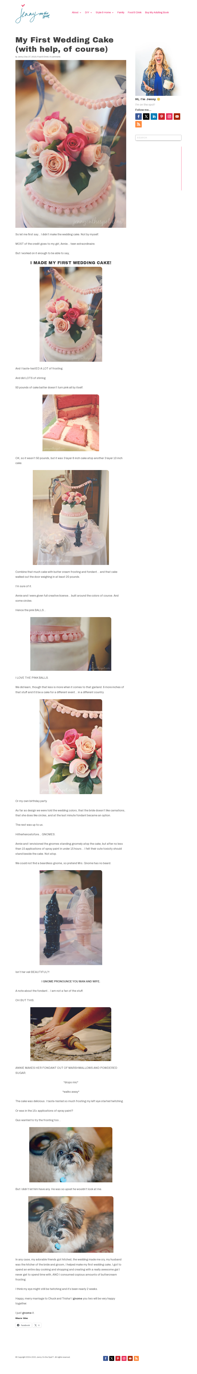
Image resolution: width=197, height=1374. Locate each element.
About (75, 12)
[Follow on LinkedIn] (154, 116)
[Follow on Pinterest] (161, 116)
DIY (87, 12)
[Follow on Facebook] (138, 116)
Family (120, 12)
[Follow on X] (146, 116)
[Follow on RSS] (138, 124)
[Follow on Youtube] (177, 116)
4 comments (55, 57)
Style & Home (103, 12)
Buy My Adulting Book (157, 12)
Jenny (20, 57)
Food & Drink (135, 12)
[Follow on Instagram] (169, 116)
